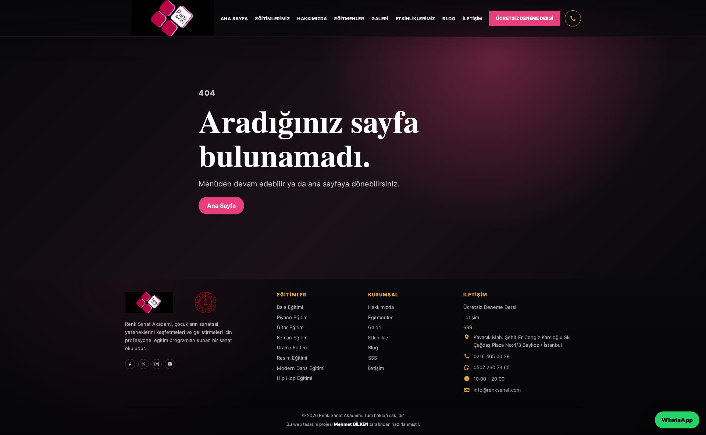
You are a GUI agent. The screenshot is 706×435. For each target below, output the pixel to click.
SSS (372, 358)
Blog (448, 18)
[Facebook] (130, 364)
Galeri (379, 18)
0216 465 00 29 (492, 356)
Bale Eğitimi (290, 307)
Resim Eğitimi (292, 358)
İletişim (472, 18)
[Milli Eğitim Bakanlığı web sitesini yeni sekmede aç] (205, 302)
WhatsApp (677, 420)
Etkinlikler (379, 337)
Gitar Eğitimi (290, 327)
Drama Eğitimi (292, 347)
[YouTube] (170, 364)
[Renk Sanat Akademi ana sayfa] (156, 302)
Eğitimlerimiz (272, 18)
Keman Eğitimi (293, 337)
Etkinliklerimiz (415, 18)
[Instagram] (156, 364)
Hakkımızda (312, 18)
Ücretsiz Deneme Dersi (524, 18)
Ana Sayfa (234, 18)
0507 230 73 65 (492, 367)
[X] (143, 364)
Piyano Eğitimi (293, 317)
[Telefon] (573, 18)
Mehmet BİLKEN (351, 424)
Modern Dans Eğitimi (300, 368)
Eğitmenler (349, 18)
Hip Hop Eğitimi (294, 378)
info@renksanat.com (497, 390)
